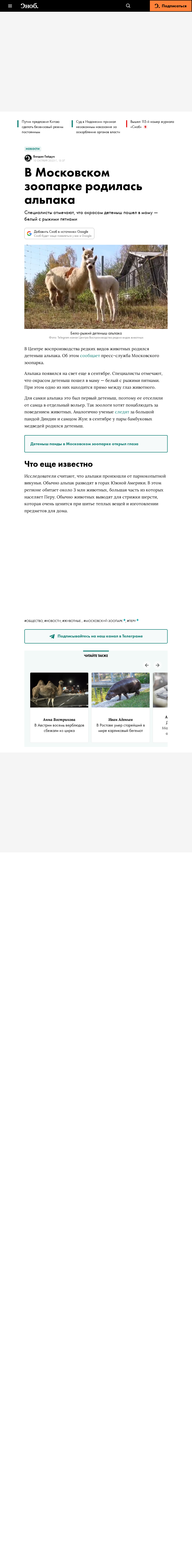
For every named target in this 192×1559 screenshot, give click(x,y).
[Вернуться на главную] (29, 6)
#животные (71, 621)
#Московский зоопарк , (105, 621)
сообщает (90, 355)
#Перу (132, 621)
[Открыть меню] (10, 6)
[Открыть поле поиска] (128, 6)
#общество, (34, 621)
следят (122, 411)
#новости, (53, 621)
